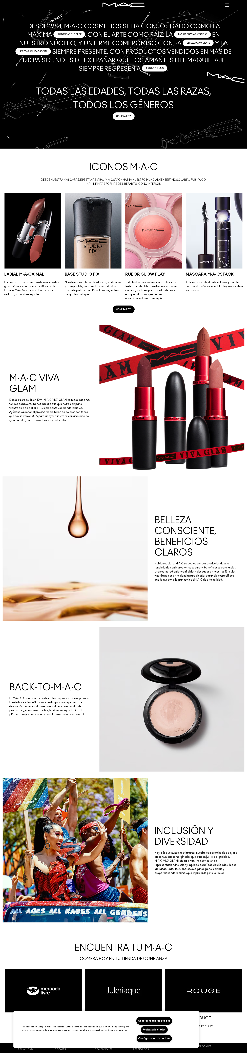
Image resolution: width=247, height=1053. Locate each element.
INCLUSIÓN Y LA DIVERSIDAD (193, 34)
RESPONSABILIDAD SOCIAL (34, 51)
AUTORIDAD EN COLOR (70, 34)
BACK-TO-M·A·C (155, 68)
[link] (124, 116)
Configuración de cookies (154, 1038)
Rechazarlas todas (154, 1029)
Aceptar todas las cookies (154, 1021)
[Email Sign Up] (227, 5)
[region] (106, 1029)
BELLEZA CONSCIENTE (198, 43)
